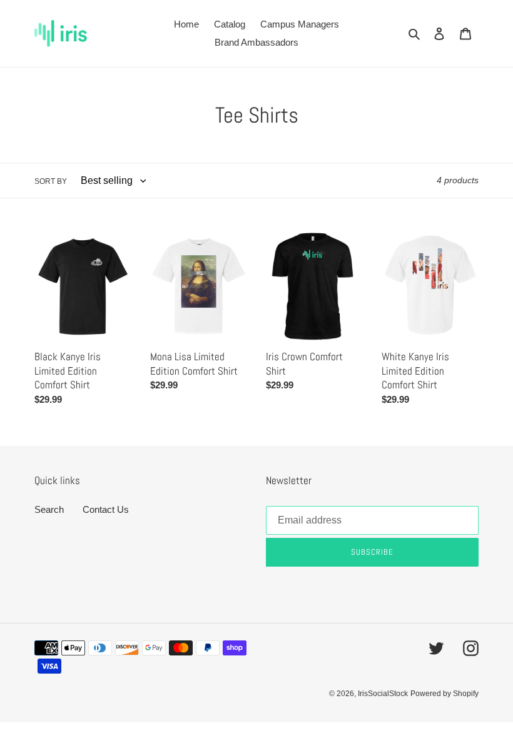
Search (49, 509)
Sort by (50, 181)
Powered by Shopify (444, 693)
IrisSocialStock (383, 693)
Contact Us (106, 509)
